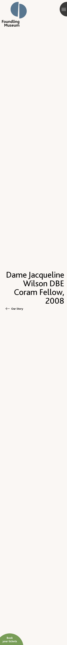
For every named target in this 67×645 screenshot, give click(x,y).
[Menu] (63, 9)
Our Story (17, 308)
